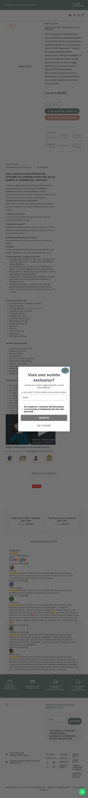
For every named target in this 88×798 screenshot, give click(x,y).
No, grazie (44, 425)
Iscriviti (44, 418)
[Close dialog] (65, 370)
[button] (82, 791)
